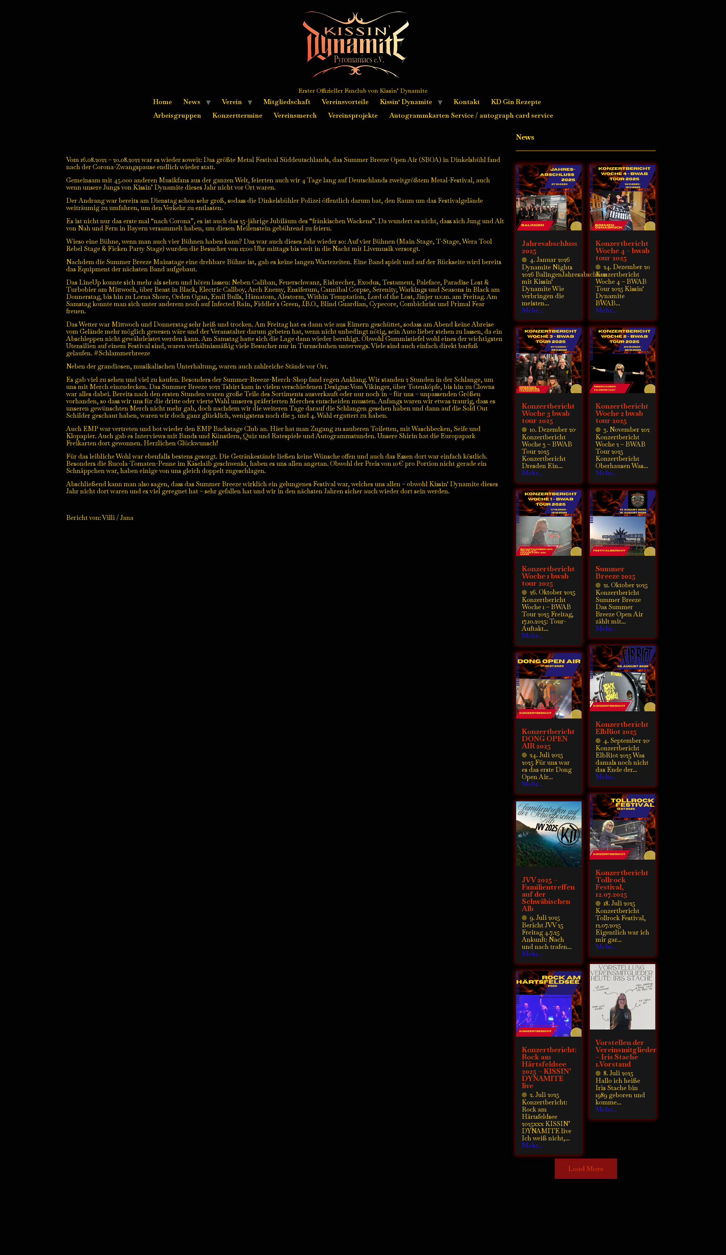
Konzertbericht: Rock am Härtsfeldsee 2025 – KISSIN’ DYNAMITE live (549, 1067)
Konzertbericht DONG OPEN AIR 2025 (548, 739)
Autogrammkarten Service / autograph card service (471, 115)
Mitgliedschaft (287, 101)
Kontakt (467, 101)
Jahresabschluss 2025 (549, 247)
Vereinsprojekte (353, 115)
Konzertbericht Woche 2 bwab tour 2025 (622, 413)
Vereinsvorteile (345, 101)
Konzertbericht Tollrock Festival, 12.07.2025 (622, 883)
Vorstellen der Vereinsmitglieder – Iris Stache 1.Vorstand (626, 1053)
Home (162, 101)
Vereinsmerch (295, 115)
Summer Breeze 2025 (616, 572)
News (191, 101)
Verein (232, 101)
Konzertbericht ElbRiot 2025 (622, 728)
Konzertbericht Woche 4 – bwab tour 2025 (623, 251)
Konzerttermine (237, 115)
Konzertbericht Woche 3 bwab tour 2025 (548, 413)
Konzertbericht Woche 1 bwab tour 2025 (548, 576)
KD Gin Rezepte (516, 101)
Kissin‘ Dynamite (406, 101)
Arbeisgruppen (177, 115)
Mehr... (532, 310)
